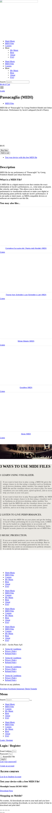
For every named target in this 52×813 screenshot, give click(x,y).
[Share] (6, 810)
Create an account (7, 766)
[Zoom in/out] (1, 810)
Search (2, 82)
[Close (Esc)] (9, 810)
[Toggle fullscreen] (4, 810)
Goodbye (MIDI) (26, 387)
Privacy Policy (11, 651)
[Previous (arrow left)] (1, 812)
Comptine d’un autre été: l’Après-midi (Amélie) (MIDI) (25, 248)
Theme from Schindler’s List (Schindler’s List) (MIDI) (26, 295)
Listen (2, 252)
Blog (12, 52)
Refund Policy (11, 653)
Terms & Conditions (13, 649)
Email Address (6, 751)
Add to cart (5, 153)
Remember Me (9, 757)
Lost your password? (8, 762)
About (12, 55)
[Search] (31, 700)
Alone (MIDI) (26, 434)
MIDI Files (9, 43)
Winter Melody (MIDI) (26, 341)
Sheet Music (10, 41)
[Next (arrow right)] (4, 812)
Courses (8, 46)
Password (4, 754)
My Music (14, 50)
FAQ (12, 57)
